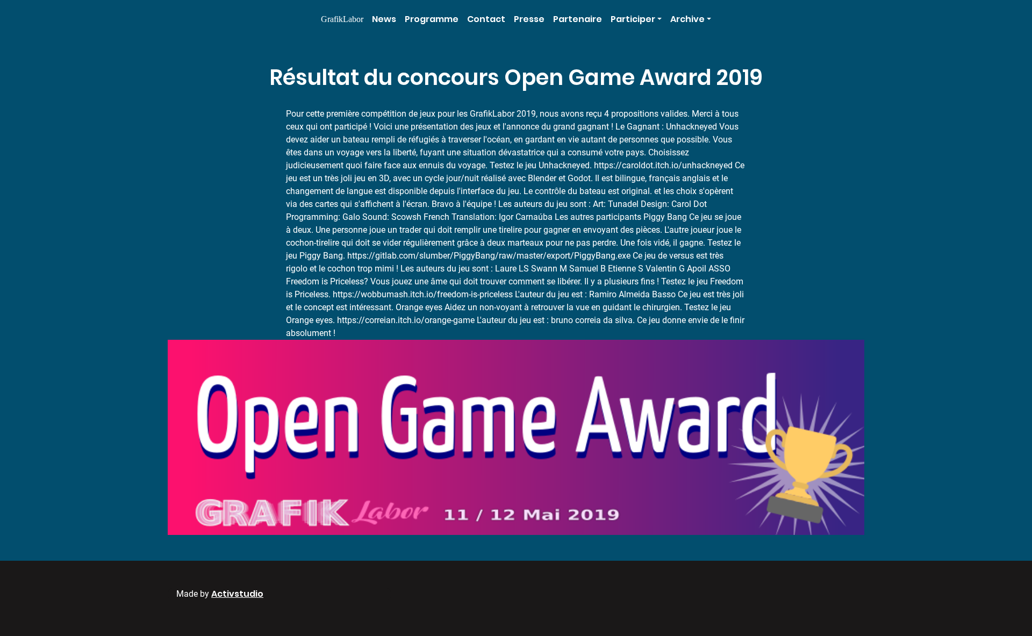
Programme (431, 19)
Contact (486, 19)
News (384, 19)
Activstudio (237, 594)
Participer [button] (633, 19)
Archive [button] (687, 19)
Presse (529, 19)
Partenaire (577, 19)
